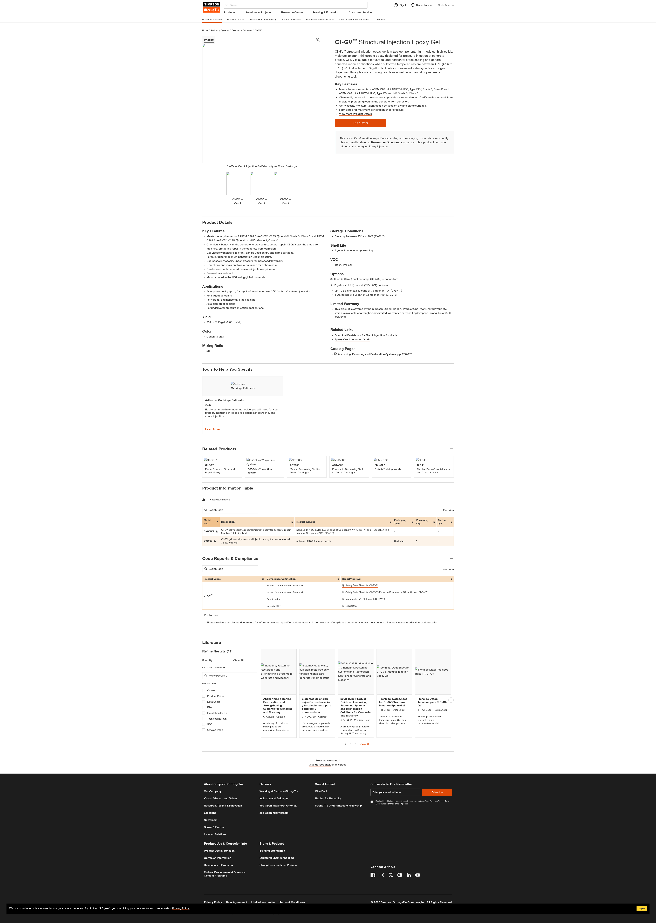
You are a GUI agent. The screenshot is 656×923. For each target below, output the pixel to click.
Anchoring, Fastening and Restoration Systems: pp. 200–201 (375, 354)
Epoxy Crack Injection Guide (352, 339)
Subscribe (437, 792)
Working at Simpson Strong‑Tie (278, 791)
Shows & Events (214, 827)
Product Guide (215, 696)
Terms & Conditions (292, 902)
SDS (210, 724)
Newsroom (210, 820)
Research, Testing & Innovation (223, 805)
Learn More (212, 429)
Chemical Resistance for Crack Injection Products (366, 335)
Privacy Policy (180, 908)
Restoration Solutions (242, 30)
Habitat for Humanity (328, 798)
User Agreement (236, 902)
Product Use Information (219, 850)
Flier (209, 707)
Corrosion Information (217, 857)
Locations (210, 812)
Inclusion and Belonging (274, 798)
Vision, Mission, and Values (220, 798)
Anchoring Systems (220, 30)
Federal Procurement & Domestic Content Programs (225, 874)
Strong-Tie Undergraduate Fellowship (338, 805)
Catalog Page (215, 730)
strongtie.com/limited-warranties (380, 313)
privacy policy (401, 803)
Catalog (211, 690)
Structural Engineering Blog (276, 857)
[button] (360, 123)
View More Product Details (355, 113)
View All (365, 744)
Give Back (321, 791)
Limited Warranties (263, 902)
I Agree (641, 908)
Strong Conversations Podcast (278, 865)
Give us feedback (320, 764)
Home (205, 30)
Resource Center (292, 12)
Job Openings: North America (278, 805)
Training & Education (326, 12)
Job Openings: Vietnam (274, 812)
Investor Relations (215, 834)
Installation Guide (217, 713)
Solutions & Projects (258, 12)
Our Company (212, 791)
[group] (242, 405)
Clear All (238, 660)
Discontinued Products (218, 865)
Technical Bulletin (217, 718)
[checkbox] (203, 690)
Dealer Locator (424, 5)
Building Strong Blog (272, 850)
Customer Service (360, 12)
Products (230, 12)
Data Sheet (213, 701)
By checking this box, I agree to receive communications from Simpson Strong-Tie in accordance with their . (412, 802)
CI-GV (258, 30)
